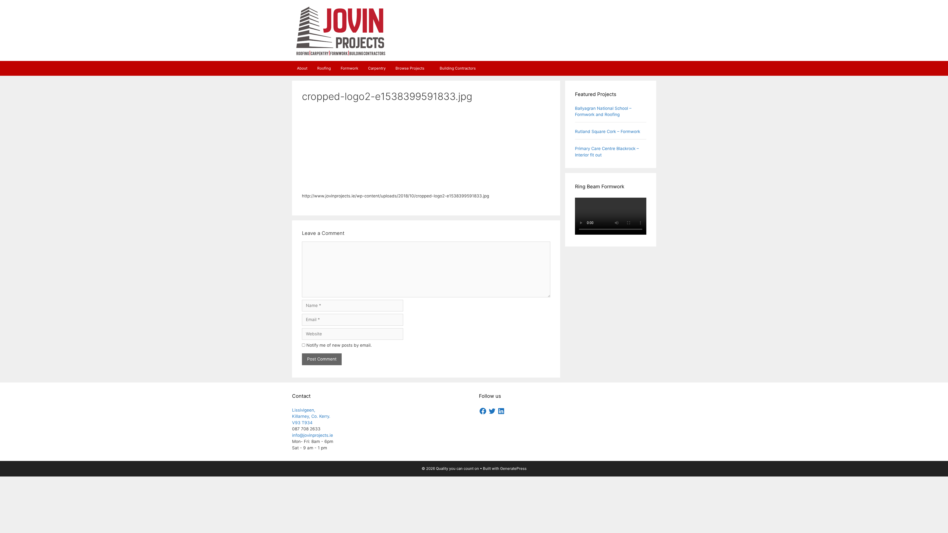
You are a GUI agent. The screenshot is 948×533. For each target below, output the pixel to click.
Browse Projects (409, 68)
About (302, 68)
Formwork (349, 68)
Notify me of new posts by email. (339, 345)
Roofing (324, 68)
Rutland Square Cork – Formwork (607, 131)
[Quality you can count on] (341, 30)
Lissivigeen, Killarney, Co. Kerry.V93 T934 (311, 416)
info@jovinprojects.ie (312, 435)
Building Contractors (458, 68)
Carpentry (377, 68)
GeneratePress (513, 468)
